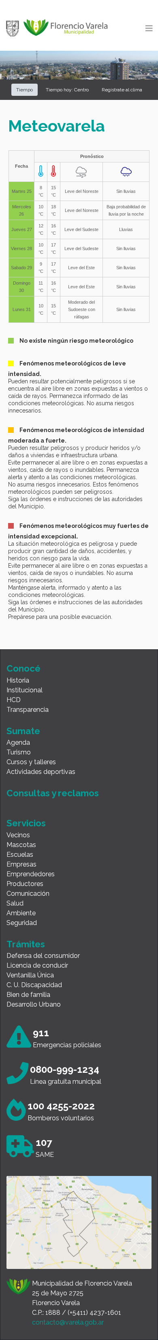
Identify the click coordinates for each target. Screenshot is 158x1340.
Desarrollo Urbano (33, 1004)
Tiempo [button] (24, 90)
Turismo (18, 752)
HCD (13, 700)
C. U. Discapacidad (34, 985)
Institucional (24, 690)
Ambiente (21, 913)
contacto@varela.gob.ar (68, 1322)
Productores (24, 884)
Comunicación (27, 893)
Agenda (18, 742)
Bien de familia (28, 995)
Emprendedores (30, 874)
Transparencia (27, 709)
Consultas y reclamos (52, 793)
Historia (17, 680)
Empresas (21, 864)
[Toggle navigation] (149, 28)
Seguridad (21, 923)
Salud (14, 903)
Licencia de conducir (37, 965)
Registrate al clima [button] (122, 90)
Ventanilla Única (30, 975)
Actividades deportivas (40, 772)
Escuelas (19, 854)
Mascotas (21, 845)
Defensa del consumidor (43, 956)
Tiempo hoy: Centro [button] (67, 90)
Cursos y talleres (31, 762)
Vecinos (18, 835)
